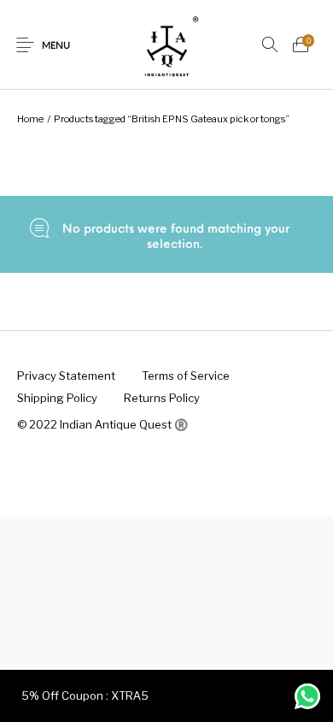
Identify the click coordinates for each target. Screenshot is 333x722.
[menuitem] (65, 376)
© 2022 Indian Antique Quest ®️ (102, 424)
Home (30, 119)
